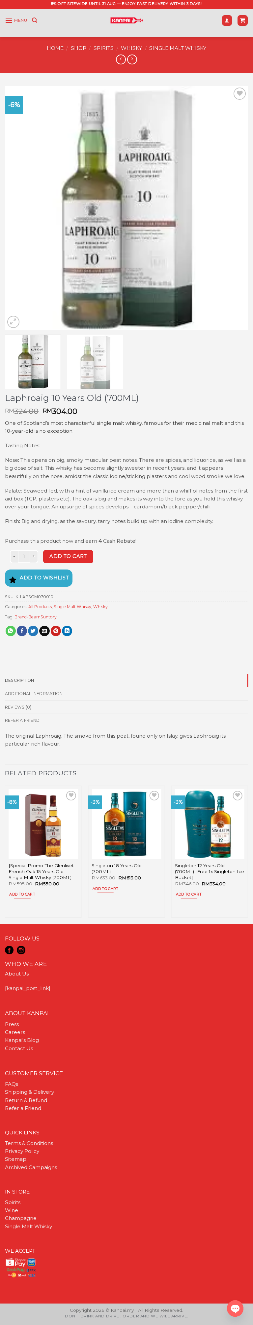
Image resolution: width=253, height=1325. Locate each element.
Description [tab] (19, 680)
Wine (11, 1210)
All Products (40, 606)
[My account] (227, 20)
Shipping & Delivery (29, 1092)
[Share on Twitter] (33, 631)
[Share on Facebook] (22, 631)
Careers (15, 1032)
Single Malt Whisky (177, 48)
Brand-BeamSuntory (35, 616)
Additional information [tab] (34, 693)
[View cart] (242, 20)
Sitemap (15, 1159)
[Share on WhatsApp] (11, 631)
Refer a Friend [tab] (22, 720)
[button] (16, 20)
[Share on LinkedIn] (67, 631)
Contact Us (19, 1048)
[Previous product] (132, 59)
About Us (17, 974)
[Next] (235, 207)
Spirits (104, 48)
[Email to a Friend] (44, 631)
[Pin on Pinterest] (56, 631)
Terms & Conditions (29, 1143)
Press (12, 1024)
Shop (78, 48)
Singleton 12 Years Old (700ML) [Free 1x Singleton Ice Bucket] (209, 871)
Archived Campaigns (31, 1167)
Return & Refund (26, 1100)
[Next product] (121, 59)
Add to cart (68, 556)
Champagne (21, 1218)
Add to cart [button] (22, 894)
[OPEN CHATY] (235, 1308)
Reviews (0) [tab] (18, 707)
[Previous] (18, 207)
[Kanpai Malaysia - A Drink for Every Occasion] (126, 20)
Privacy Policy (22, 1151)
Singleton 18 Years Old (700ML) (117, 868)
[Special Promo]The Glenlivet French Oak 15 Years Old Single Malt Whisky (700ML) (41, 871)
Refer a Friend (23, 1108)
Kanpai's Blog (22, 1040)
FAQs (11, 1084)
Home (55, 48)
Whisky (131, 48)
